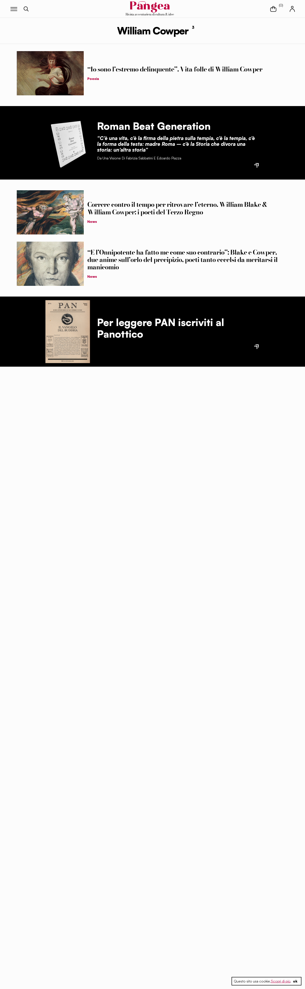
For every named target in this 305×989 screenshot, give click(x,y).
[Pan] (67, 331)
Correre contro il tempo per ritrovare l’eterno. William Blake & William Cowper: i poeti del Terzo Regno (177, 208)
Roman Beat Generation (154, 126)
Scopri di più (280, 981)
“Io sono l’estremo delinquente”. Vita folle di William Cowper (174, 69)
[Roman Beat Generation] (67, 143)
